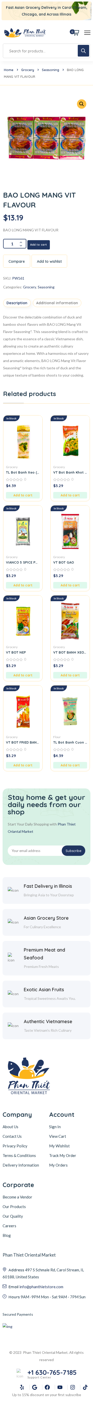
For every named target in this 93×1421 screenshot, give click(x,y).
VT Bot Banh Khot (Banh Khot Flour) (70, 472)
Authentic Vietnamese (48, 1021)
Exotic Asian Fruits (44, 990)
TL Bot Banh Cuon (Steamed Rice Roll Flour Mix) (70, 742)
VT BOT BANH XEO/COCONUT (70, 652)
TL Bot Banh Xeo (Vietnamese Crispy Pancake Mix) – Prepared (23, 472)
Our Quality (13, 1216)
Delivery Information (21, 1165)
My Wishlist (59, 1145)
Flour (57, 737)
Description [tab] (16, 303)
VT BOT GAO (63, 562)
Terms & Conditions (19, 1155)
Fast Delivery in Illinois (48, 886)
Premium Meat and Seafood (44, 954)
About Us (10, 1126)
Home (8, 70)
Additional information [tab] (57, 303)
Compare (17, 261)
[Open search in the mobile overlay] (46, 51)
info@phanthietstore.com (41, 1286)
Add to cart (38, 244)
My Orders (58, 1165)
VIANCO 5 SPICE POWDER (23, 562)
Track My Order (62, 1155)
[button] (23, 495)
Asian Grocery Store (46, 918)
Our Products (14, 1206)
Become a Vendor (17, 1197)
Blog (7, 1235)
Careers (9, 1225)
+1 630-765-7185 (52, 1372)
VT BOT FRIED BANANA (23, 742)
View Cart (57, 1136)
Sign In (55, 1126)
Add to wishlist (49, 261)
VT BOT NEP (16, 652)
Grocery (27, 70)
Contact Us (12, 1136)
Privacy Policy (15, 1145)
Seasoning (50, 70)
